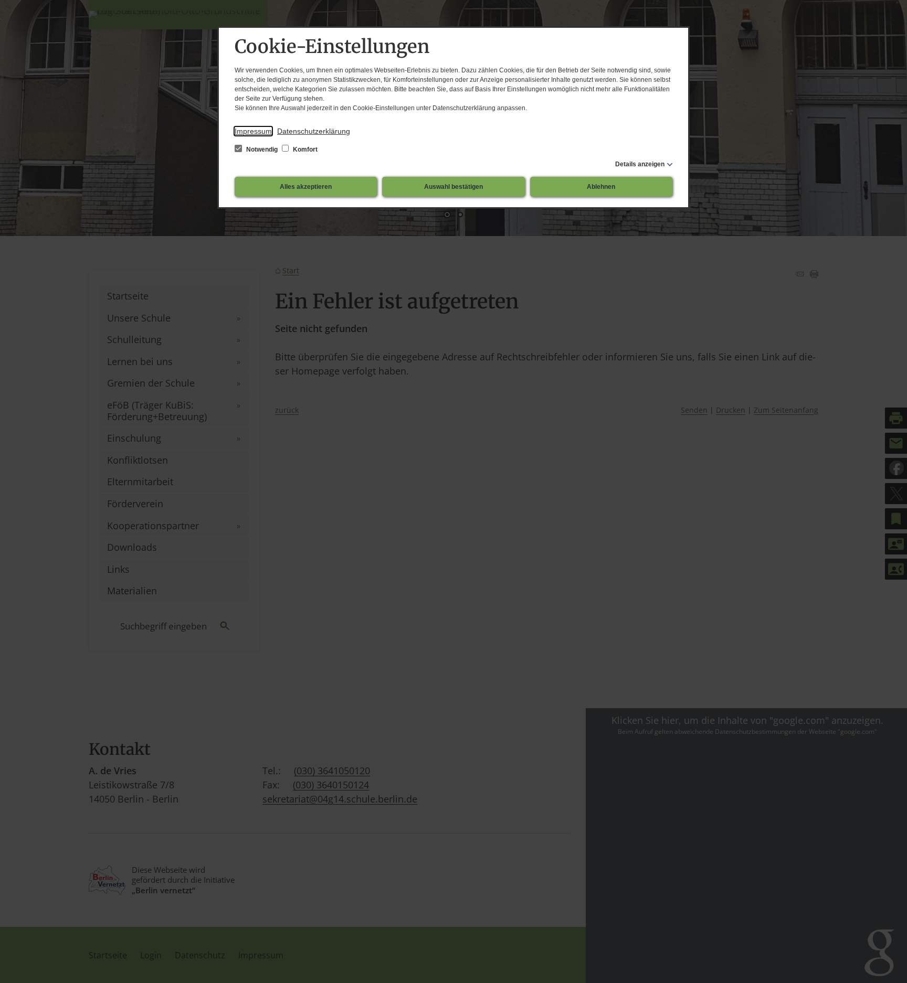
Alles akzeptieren (306, 186)
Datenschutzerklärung (313, 131)
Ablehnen (601, 186)
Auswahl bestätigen (453, 186)
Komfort (304, 149)
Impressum (253, 131)
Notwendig (262, 149)
